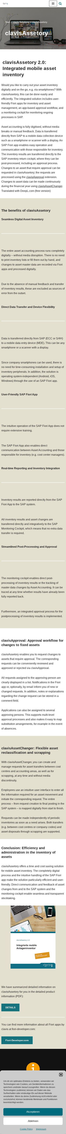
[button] (61, 1074)
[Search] (60, 3)
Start (7, 22)
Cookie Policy (26, 1129)
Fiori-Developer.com (17, 1040)
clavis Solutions (21, 22)
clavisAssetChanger (50, 186)
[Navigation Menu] (53, 3)
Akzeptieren (33, 1111)
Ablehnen (33, 1121)
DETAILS (10, 1007)
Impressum (41, 1129)
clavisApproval (35, 177)
